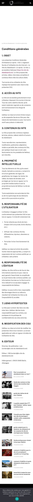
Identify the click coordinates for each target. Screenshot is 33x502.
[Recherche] (30, 3)
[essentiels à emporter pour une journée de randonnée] (7, 474)
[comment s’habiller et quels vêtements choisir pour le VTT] (7, 463)
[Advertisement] (16, 24)
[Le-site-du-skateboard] (16, 3)
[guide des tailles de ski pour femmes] (7, 395)
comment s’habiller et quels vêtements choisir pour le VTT (22, 463)
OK (17, 499)
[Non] (31, 495)
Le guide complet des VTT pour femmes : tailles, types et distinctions (22, 405)
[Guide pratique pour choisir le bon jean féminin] (7, 442)
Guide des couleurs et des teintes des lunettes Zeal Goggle (22, 384)
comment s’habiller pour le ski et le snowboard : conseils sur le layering (22, 452)
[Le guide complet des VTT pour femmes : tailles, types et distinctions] (7, 405)
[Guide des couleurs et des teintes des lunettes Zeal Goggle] (7, 384)
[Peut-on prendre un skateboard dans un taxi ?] (7, 374)
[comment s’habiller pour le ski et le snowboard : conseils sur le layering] (7, 452)
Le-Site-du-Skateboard (8, 43)
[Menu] (3, 3)
